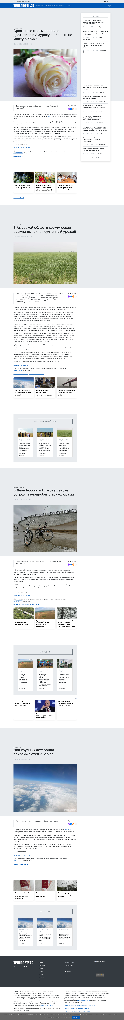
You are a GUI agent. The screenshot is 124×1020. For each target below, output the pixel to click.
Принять (75, 1017)
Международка (19, 156)
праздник (26, 604)
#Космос (21, 943)
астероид (24, 864)
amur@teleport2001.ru (46, 1005)
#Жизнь (101, 122)
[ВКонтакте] (71, 109)
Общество (17, 604)
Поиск (41, 981)
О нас (41, 974)
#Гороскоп (102, 133)
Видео (41, 968)
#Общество (22, 688)
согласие (30, 1014)
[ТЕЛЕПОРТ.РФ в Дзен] (105, 1)
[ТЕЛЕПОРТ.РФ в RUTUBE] (107, 1)
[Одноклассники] (73, 109)
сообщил (68, 830)
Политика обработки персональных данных (76, 1008)
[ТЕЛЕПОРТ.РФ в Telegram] (98, 1)
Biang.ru (50, 116)
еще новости (95, 157)
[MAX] (69, 109)
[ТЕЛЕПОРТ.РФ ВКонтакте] (100, 1)
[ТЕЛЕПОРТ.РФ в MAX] (95, 1)
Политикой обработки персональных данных (58, 1017)
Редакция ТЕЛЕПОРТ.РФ (21, 147)
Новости (39, 5)
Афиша (69, 5)
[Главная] (23, 5)
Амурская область (58, 5)
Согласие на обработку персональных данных (77, 1011)
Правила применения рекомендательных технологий (79, 1005)
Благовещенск (36, 604)
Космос (16, 864)
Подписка (42, 977)
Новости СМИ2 (18, 198)
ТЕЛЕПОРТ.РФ (18, 153)
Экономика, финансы (21, 374)
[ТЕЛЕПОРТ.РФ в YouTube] (110, 1)
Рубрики (47, 5)
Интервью (42, 965)
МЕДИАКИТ (68, 971)
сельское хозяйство (37, 374)
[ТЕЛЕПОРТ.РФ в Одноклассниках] (102, 1)
